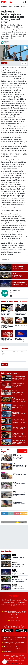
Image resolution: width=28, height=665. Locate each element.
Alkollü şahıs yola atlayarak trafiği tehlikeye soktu (18, 565)
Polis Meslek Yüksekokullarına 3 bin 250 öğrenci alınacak (20, 313)
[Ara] (23, 2)
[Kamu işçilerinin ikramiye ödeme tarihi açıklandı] (7, 333)
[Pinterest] (11, 626)
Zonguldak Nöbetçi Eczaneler (7, 638)
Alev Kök (12, 292)
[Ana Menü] (25, 2)
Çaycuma (16, 6)
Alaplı (10, 6)
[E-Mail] (11, 295)
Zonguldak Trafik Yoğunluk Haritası (7, 643)
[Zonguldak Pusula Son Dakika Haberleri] (6, 2)
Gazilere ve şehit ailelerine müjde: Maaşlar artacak (5, 313)
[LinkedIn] (17, 626)
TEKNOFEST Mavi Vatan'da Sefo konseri (18, 588)
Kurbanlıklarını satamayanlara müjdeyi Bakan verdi (7, 326)
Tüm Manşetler (8, 647)
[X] (8, 626)
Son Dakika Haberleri (18, 647)
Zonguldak (4, 6)
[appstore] (7, 631)
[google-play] (20, 631)
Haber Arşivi (7, 651)
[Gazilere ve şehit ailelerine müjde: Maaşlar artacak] (7, 307)
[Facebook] (5, 626)
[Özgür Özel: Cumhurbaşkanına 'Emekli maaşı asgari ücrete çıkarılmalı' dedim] (14, 53)
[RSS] (22, 626)
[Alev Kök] (4, 293)
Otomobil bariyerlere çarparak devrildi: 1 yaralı (18, 573)
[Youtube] (19, 626)
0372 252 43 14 (15, 617)
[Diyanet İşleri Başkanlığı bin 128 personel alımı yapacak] (21, 333)
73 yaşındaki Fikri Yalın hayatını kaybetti (19, 580)
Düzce (14, 569)
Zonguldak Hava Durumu (20, 638)
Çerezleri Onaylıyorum (11, 663)
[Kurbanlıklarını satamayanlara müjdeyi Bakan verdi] (7, 320)
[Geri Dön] (4, 661)
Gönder (4, 364)
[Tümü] (26, 551)
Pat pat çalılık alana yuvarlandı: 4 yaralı (18, 558)
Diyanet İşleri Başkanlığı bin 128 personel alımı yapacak (20, 340)
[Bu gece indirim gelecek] (21, 320)
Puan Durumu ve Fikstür (20, 643)
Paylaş (4, 63)
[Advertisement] (14, 536)
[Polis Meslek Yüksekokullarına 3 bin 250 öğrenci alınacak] (21, 307)
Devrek (23, 6)
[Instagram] (14, 626)
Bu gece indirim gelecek (21, 325)
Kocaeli (14, 584)
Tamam (20, 663)
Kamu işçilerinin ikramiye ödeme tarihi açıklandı (6, 340)
